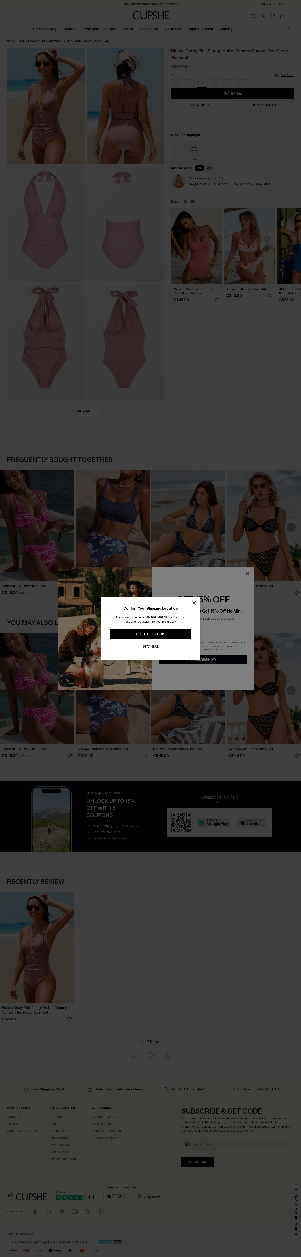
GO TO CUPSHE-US (150, 634)
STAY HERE (151, 646)
